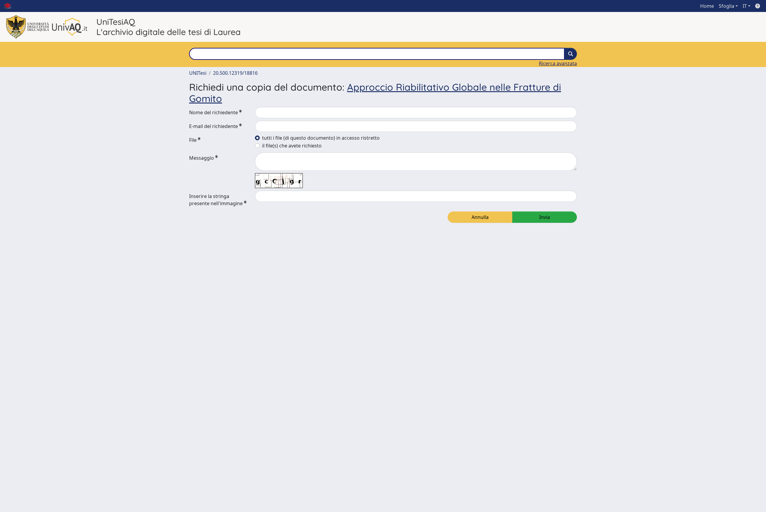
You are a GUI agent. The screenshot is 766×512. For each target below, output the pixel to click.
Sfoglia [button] (726, 6)
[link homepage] (10, 6)
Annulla (480, 217)
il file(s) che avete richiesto (292, 145)
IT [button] (745, 6)
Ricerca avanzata (558, 63)
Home (707, 6)
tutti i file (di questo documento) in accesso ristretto (321, 138)
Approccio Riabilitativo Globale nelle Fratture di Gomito (375, 92)
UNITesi (197, 73)
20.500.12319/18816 (235, 73)
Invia (544, 217)
